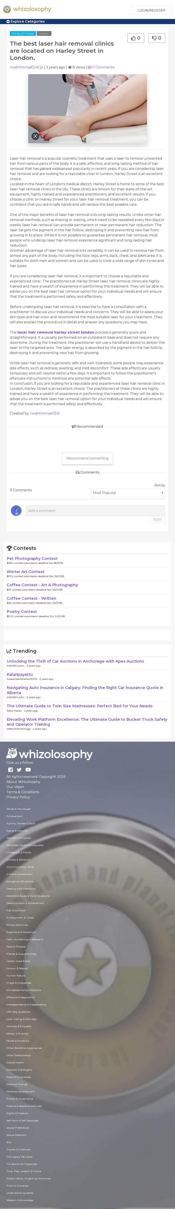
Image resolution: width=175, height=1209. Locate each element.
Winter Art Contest (25, 571)
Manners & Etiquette (18, 1026)
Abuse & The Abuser (18, 808)
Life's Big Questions (18, 1011)
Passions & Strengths (19, 1069)
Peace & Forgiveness (18, 1077)
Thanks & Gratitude (18, 1149)
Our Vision (15, 787)
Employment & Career (20, 917)
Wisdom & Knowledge (19, 1200)
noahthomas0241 (24, 67)
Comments (103, 67)
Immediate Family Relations (23, 990)
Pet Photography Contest (32, 558)
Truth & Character (17, 1185)
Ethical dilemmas (17, 924)
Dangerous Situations (19, 881)
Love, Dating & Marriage (21, 1019)
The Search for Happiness (21, 1164)
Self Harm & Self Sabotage (22, 1120)
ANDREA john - (17, 665)
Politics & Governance (19, 1098)
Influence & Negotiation (20, 997)
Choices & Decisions (18, 859)
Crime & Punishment (19, 874)
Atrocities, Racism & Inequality (25, 845)
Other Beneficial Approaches (24, 1048)
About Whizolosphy (23, 782)
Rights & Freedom (17, 1113)
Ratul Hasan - (15, 710)
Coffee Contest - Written (31, 598)
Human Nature (15, 975)
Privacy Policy (18, 797)
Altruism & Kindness (18, 837)
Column (44, 33)
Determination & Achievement (25, 903)
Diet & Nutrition (16, 910)
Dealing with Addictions (21, 888)
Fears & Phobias (16, 946)
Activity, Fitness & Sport (20, 823)
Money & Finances (23, 33)
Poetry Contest (22, 611)
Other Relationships (18, 1055)
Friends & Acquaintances (21, 953)
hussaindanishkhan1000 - (23, 678)
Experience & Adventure (21, 932)
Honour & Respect (17, 968)
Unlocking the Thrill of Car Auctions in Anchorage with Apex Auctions (75, 661)
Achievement (14, 816)
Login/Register (151, 10)
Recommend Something (87, 458)
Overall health (15, 1062)
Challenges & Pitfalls (18, 852)
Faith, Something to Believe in (24, 939)
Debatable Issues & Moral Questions (28, 895)
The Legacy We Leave (19, 1156)
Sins (8, 1142)
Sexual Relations (16, 1135)
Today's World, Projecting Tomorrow (28, 1178)
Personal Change (17, 1084)
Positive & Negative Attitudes (24, 1106)
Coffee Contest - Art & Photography (42, 585)
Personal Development (20, 1091)
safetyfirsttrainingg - (20, 728)
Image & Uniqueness (18, 982)
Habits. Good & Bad (18, 961)
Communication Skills (20, 866)
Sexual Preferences (17, 1127)
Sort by (160, 485)
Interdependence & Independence (26, 1004)
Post (157, 520)
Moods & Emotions (17, 1040)
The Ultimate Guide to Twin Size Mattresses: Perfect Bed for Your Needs (80, 706)
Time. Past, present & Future (23, 1171)
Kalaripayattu (20, 674)
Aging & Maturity (17, 830)
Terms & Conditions (22, 792)
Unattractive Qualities (20, 1193)
